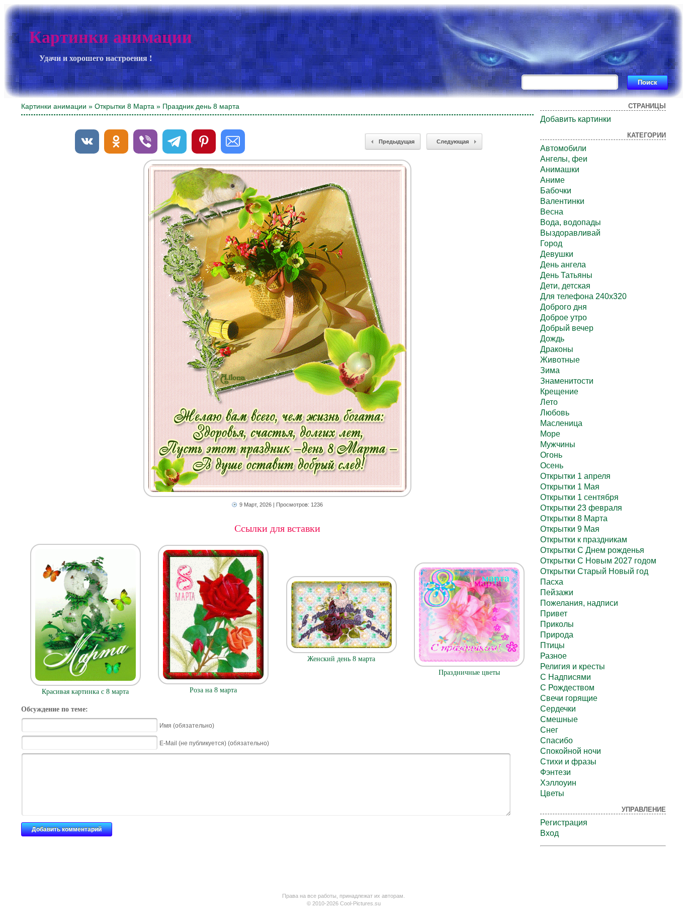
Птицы (552, 645)
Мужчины (557, 444)
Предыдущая (396, 141)
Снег (549, 730)
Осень (551, 465)
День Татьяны (566, 275)
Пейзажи (556, 592)
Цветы (552, 793)
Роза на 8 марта (213, 690)
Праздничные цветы (469, 672)
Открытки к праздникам (583, 539)
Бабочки (555, 190)
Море (550, 434)
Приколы (557, 624)
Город (551, 243)
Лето (549, 402)
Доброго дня (563, 307)
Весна (551, 211)
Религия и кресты (572, 666)
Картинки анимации (110, 37)
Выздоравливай (570, 233)
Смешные (559, 719)
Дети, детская (565, 285)
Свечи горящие (568, 698)
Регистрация (563, 822)
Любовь (554, 412)
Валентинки (562, 201)
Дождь (552, 338)
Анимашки (559, 169)
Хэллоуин (558, 782)
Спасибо (556, 740)
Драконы (556, 349)
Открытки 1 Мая (569, 486)
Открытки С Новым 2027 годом (598, 560)
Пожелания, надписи (579, 603)
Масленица (561, 423)
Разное (553, 656)
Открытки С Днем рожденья (592, 550)
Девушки (556, 254)
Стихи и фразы (568, 761)
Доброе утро (563, 317)
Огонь (551, 455)
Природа (556, 634)
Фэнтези (555, 772)
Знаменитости (566, 381)
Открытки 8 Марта (124, 106)
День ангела (563, 264)
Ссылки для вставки (277, 528)
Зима (550, 370)
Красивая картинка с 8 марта (85, 691)
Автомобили (563, 148)
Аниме (552, 180)
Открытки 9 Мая (569, 529)
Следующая (453, 141)
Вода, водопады (570, 222)
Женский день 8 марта (341, 659)
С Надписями (565, 677)
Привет (553, 613)
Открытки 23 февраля (581, 508)
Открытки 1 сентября (579, 497)
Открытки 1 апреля (575, 476)
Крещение (559, 391)
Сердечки (558, 708)
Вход (549, 833)
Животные (560, 360)
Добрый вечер (566, 328)
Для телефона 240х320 (583, 296)
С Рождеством (567, 687)
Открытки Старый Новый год (594, 571)
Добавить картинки (575, 119)
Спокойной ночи (570, 751)
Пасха (551, 582)
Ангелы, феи (563, 159)
